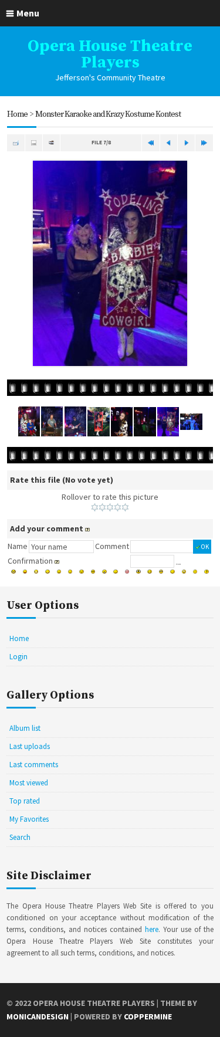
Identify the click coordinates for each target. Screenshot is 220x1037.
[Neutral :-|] (59, 572)
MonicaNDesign (37, 1016)
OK (205, 547)
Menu (27, 13)
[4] (117, 507)
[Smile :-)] (47, 572)
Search (20, 837)
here (151, 929)
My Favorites (29, 819)
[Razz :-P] (25, 572)
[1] (95, 507)
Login (18, 657)
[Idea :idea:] (184, 572)
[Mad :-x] (149, 572)
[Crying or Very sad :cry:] (81, 572)
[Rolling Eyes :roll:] (161, 572)
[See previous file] (168, 142)
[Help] (87, 528)
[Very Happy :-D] (36, 572)
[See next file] (186, 142)
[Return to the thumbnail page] (15, 142)
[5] (125, 507)
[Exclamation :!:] (195, 572)
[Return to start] (150, 142)
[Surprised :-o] (104, 572)
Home (17, 114)
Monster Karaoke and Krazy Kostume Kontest (108, 114)
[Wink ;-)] (172, 572)
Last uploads (29, 746)
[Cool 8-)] (93, 572)
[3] (110, 507)
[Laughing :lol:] (13, 572)
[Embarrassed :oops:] (127, 572)
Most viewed (28, 783)
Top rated (24, 801)
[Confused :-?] (115, 572)
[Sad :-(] (70, 572)
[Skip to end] (203, 142)
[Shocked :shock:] (138, 572)
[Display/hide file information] (33, 142)
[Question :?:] (206, 572)
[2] (102, 507)
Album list (24, 728)
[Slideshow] (51, 142)
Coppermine (148, 1016)
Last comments (33, 765)
